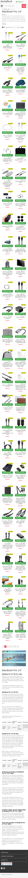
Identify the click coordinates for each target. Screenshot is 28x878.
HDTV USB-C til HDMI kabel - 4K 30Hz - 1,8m (20, 590)
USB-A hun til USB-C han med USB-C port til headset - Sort (20, 545)
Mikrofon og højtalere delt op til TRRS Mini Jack (20, 205)
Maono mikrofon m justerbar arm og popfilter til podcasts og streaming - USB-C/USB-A (20, 501)
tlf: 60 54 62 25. (7, 661)
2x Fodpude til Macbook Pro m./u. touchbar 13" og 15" (20, 228)
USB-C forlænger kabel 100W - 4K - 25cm (20, 522)
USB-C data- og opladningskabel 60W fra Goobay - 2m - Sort (20, 296)
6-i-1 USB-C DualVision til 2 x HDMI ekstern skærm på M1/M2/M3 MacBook (7, 184)
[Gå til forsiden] (3, 9)
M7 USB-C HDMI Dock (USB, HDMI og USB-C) (7, 250)
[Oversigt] (4, 27)
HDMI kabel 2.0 (7, 67)
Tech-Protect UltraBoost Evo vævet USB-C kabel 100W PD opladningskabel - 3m (7, 546)
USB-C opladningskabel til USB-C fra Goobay (7, 46)
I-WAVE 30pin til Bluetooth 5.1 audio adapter (20, 273)
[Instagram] (4, 868)
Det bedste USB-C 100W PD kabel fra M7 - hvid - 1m (7, 296)
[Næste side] (18, 646)
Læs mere (4, 23)
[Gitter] (2, 27)
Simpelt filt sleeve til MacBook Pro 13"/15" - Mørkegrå (20, 114)
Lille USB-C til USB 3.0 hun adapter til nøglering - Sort (7, 568)
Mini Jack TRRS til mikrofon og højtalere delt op (7, 92)
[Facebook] (2, 868)
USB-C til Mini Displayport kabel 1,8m (7, 454)
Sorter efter (7, 27)
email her (13, 658)
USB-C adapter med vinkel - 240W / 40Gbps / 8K (20, 477)
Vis (20, 27)
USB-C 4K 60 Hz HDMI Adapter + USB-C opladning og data (20, 341)
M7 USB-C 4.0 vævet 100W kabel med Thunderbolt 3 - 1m (7, 522)
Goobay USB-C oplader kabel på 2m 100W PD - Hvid (7, 160)
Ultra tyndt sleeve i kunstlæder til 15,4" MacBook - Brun (20, 409)
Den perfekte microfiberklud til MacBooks (7, 590)
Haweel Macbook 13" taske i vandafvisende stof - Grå (7, 341)
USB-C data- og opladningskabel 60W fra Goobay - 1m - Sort (20, 250)
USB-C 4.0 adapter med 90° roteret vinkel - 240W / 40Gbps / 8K (20, 636)
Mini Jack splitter (21, 317)
